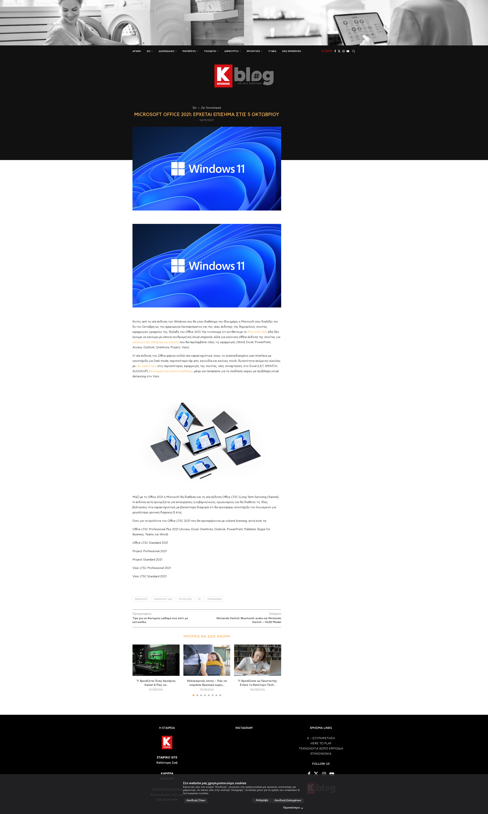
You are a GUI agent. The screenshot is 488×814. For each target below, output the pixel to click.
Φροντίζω (253, 51)
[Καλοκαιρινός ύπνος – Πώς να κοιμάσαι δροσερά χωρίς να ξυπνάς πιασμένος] (206, 660)
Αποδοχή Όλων (195, 800)
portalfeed (215, 599)
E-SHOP (327, 51)
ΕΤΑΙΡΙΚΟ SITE (167, 757)
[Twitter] (339, 51)
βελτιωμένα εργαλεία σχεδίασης (171, 371)
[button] (137, 670)
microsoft (141, 599)
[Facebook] (335, 51)
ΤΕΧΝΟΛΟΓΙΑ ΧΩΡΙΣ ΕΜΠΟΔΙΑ (321, 748)
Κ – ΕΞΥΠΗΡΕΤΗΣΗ (321, 738)
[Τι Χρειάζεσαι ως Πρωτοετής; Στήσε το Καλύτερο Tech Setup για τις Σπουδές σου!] (257, 660)
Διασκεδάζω (166, 51)
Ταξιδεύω (210, 51)
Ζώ (148, 51)
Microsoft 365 (257, 332)
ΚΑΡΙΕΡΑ (167, 773)
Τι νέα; (272, 51)
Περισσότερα (291, 808)
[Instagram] (343, 51)
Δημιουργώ (231, 51)
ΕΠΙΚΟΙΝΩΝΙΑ (321, 753)
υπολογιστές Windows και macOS (155, 342)
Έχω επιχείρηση (291, 51)
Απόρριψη (262, 800)
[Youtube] (348, 51)
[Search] (354, 51)
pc (199, 599)
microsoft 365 (163, 599)
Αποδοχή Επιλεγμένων (287, 800)
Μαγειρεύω (189, 51)
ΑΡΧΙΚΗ (136, 51)
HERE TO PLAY (321, 743)
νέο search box (146, 366)
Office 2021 (185, 599)
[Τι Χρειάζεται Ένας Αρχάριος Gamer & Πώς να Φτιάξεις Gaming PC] (156, 660)
